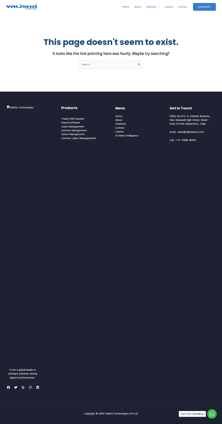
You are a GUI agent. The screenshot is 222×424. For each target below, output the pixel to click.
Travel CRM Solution (72, 118)
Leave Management (72, 126)
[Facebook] (8, 387)
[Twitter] (15, 387)
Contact (182, 6)
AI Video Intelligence (126, 135)
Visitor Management (73, 134)
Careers (168, 6)
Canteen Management (74, 130)
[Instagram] (30, 387)
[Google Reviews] (23, 387)
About (137, 6)
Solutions (151, 6)
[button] (158, 6)
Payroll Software (70, 122)
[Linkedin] (37, 387)
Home (125, 6)
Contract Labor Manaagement (78, 138)
